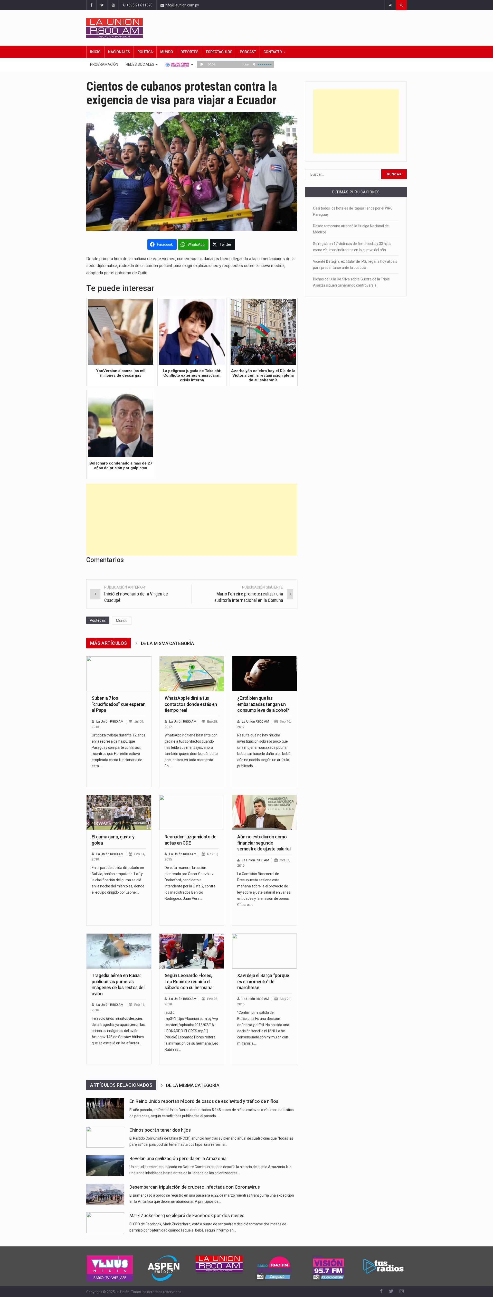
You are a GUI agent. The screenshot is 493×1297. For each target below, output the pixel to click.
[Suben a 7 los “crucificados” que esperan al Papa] (119, 673)
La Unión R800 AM (110, 721)
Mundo (166, 52)
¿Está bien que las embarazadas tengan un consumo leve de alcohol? (263, 704)
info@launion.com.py (181, 5)
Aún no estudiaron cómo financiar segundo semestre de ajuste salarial (263, 842)
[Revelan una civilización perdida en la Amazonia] (105, 1165)
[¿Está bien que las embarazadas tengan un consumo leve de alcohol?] (264, 673)
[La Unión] (246, 28)
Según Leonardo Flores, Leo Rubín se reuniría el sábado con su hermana (188, 981)
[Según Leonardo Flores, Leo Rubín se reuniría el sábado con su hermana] (191, 951)
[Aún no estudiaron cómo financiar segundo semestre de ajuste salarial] (264, 812)
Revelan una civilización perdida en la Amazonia (177, 1158)
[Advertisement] (191, 519)
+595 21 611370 (139, 5)
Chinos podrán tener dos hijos (160, 1130)
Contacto (273, 52)
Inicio (95, 52)
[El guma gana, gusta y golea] (119, 812)
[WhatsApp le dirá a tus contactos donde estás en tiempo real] (191, 673)
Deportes (189, 52)
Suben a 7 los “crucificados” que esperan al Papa (119, 704)
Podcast (248, 52)
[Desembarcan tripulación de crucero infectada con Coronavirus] (105, 1194)
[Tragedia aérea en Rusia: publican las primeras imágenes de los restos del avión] (119, 951)
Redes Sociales (140, 64)
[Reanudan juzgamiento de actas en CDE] (191, 812)
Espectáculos (219, 52)
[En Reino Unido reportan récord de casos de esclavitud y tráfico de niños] (105, 1108)
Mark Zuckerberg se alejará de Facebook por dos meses (186, 1215)
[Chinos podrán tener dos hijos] (105, 1137)
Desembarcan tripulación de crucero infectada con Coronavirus (194, 1187)
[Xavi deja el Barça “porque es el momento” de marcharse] (264, 951)
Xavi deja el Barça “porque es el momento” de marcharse (263, 981)
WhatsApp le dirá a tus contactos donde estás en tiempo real (191, 704)
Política (145, 52)
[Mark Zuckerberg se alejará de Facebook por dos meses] (105, 1222)
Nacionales (119, 52)
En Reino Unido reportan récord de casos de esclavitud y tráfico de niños (203, 1101)
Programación (104, 64)
